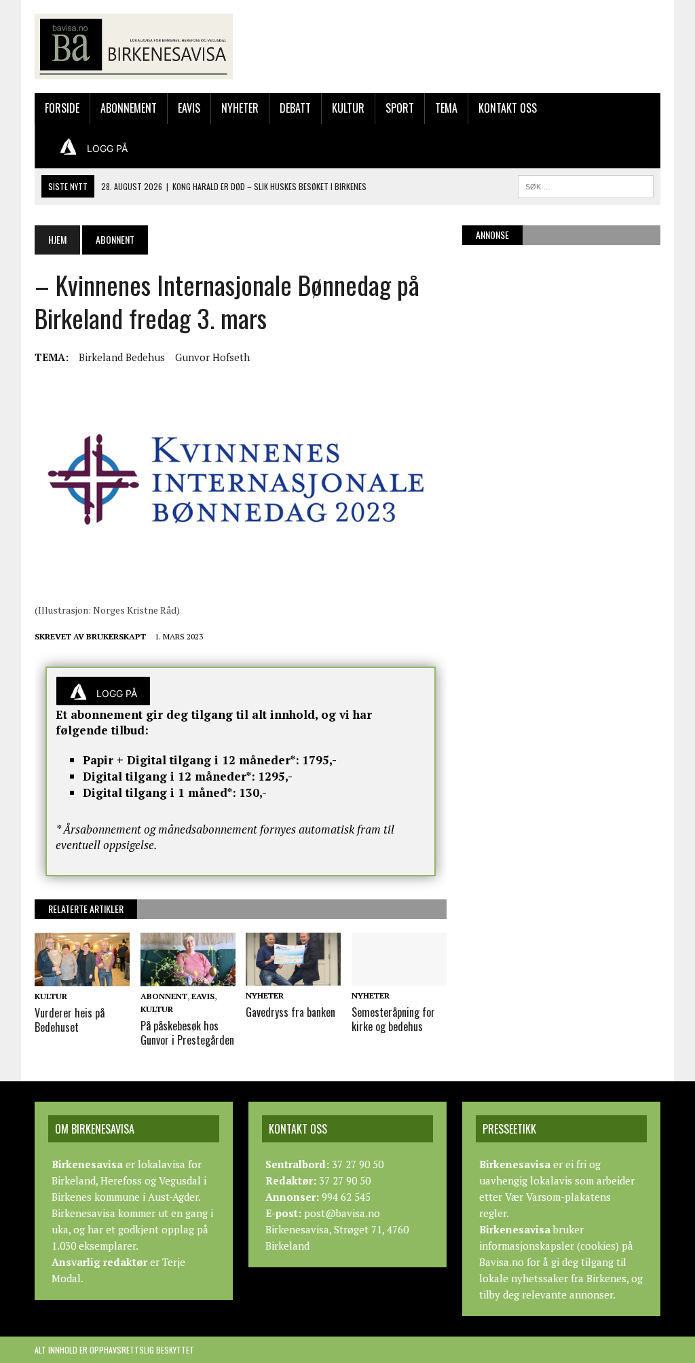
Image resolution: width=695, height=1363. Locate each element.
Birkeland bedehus (122, 357)
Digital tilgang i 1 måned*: (159, 792)
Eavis (189, 108)
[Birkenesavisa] (134, 46)
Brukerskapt (116, 636)
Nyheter (240, 108)
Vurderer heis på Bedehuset (70, 1020)
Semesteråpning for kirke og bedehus (393, 1019)
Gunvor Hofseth (212, 357)
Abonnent (163, 996)
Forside (62, 108)
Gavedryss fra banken (290, 1012)
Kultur (348, 108)
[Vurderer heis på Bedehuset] (82, 976)
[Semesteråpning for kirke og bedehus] (399, 976)
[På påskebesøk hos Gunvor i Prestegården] (188, 976)
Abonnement (128, 108)
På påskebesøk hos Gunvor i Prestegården (187, 1032)
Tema (446, 108)
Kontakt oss (507, 108)
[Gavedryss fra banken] (293, 976)
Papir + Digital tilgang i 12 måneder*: (191, 760)
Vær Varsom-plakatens (558, 1196)
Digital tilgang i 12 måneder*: (169, 776)
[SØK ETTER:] (586, 184)
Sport (400, 108)
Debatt (295, 108)
